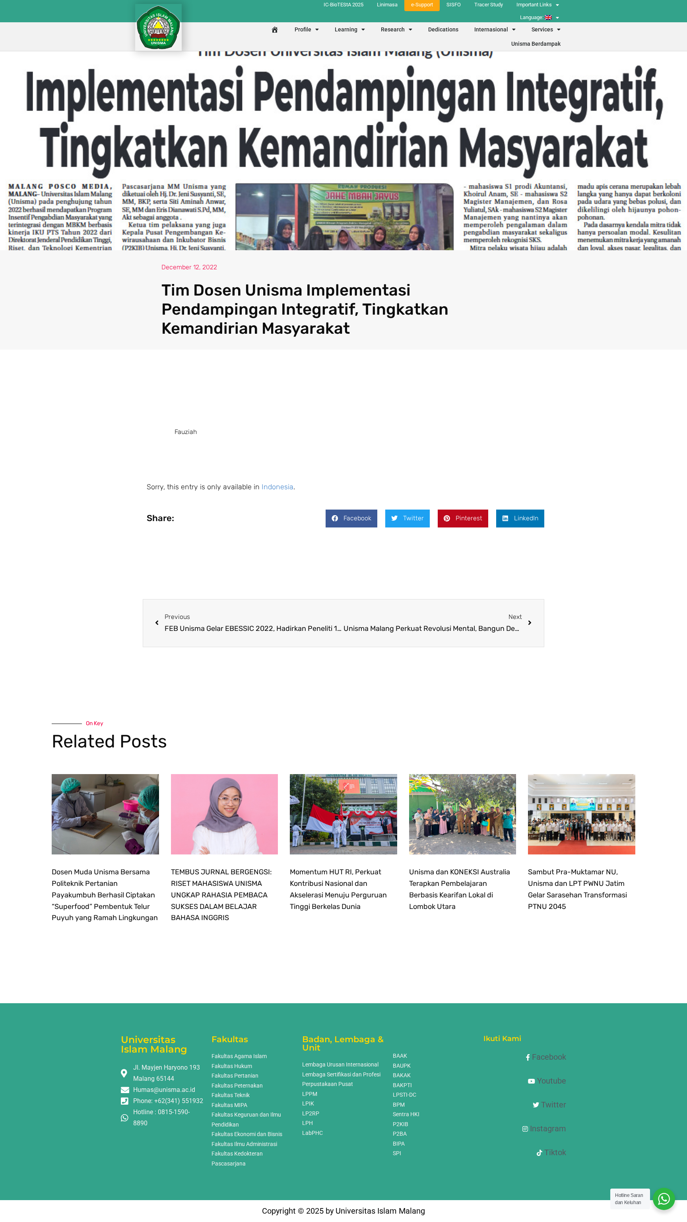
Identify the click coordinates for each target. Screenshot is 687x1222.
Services (542, 29)
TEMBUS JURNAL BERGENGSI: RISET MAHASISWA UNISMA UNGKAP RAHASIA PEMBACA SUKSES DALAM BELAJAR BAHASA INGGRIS (221, 895)
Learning (346, 29)
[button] (351, 518)
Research (393, 29)
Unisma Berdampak (536, 44)
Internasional (491, 29)
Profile (303, 29)
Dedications (443, 29)
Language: (532, 17)
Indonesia (277, 487)
